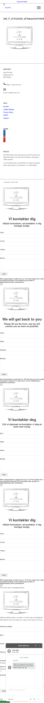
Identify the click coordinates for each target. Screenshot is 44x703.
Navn (1, 433)
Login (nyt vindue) (22, 1)
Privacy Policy (8, 112)
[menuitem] (38, 7)
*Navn (2, 232)
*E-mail (2, 241)
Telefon (2, 450)
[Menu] (38, 7)
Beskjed (2, 459)
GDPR (5, 115)
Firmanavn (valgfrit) (6, 626)
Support (6, 118)
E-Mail (2, 341)
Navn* (2, 635)
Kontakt (6, 106)
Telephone (3, 350)
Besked (2, 258)
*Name (2, 333)
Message (3, 358)
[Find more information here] (24, 672)
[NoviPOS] (18, 7)
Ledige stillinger (8, 109)
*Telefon (2, 249)
